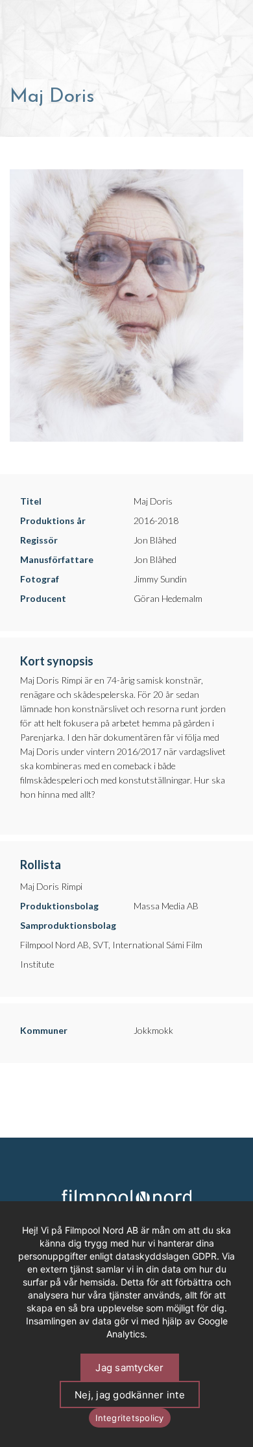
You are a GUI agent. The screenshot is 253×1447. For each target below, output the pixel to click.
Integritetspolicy (129, 1418)
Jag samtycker (129, 1367)
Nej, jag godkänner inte (130, 1395)
